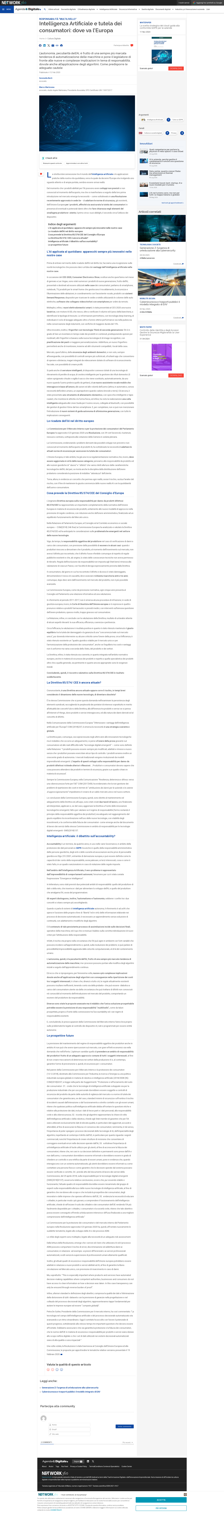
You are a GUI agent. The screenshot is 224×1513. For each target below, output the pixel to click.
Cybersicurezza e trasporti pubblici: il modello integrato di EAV (71, 1392)
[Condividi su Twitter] (49, 45)
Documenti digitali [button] (163, 9)
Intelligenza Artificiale (108, 9)
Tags (57, 1466)
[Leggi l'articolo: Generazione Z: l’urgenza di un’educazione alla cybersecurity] (162, 241)
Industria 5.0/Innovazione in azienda (190, 9)
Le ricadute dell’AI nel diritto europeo (65, 231)
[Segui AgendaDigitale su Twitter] (93, 1461)
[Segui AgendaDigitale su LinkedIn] (88, 1461)
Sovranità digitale (68, 9)
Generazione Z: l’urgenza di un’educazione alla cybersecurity (70, 1388)
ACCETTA (161, 1499)
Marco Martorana (46, 87)
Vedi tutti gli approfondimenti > (173, 203)
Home (42, 38)
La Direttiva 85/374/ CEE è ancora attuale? (68, 238)
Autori (51, 1466)
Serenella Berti (45, 78)
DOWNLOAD (176, 68)
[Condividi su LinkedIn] (44, 45)
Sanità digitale (148, 9)
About (44, 1466)
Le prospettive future (58, 245)
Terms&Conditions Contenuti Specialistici (104, 1466)
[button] (7, 9)
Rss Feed (64, 1466)
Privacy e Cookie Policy (78, 1466)
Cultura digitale (54, 38)
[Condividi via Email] (53, 45)
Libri (208, 9)
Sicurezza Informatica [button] (128, 9)
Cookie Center (127, 1466)
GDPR (78, 848)
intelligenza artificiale (83, 908)
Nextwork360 (47, 1477)
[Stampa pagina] (61, 45)
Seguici (77, 1461)
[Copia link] (57, 45)
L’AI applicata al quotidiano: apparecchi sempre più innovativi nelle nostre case (85, 228)
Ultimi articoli (53, 9)
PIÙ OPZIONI (161, 1508)
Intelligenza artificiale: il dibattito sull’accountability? (73, 241)
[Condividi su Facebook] (40, 45)
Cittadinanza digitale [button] (86, 9)
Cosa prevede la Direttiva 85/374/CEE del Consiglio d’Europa (76, 234)
